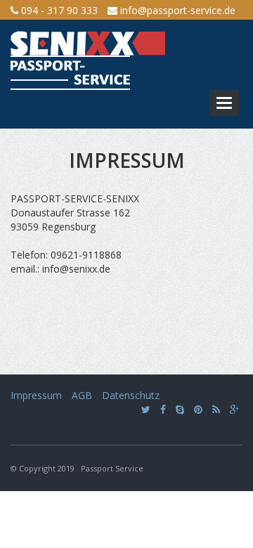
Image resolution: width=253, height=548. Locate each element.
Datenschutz (131, 395)
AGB (82, 395)
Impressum (36, 395)
